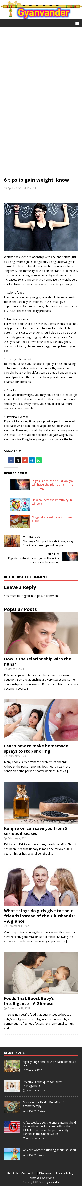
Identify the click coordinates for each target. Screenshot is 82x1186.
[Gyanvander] (41, 16)
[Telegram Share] (32, 460)
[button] (76, 23)
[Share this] (11, 460)
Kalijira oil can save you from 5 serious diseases (35, 831)
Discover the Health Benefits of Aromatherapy (43, 1104)
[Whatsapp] (39, 460)
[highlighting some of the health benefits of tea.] (12, 1070)
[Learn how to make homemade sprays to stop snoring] (41, 739)
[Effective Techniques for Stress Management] (12, 1090)
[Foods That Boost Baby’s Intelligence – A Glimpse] (41, 991)
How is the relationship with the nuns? (37, 661)
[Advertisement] (41, 74)
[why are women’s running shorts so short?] (12, 1158)
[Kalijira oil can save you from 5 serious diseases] (41, 821)
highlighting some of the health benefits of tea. (50, 1063)
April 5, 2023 (15, 188)
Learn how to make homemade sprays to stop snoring (36, 748)
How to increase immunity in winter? (52, 501)
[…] (29, 688)
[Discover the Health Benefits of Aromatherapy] (12, 1110)
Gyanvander (52, 1182)
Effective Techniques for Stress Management (43, 1084)
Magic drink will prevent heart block (53, 519)
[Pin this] (25, 460)
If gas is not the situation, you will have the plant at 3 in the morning (53, 484)
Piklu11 (31, 188)
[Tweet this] (18, 460)
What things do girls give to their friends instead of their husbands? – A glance (39, 916)
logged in (27, 596)
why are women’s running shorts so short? (50, 1150)
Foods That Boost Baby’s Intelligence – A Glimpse (29, 1001)
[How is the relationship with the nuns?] (41, 652)
